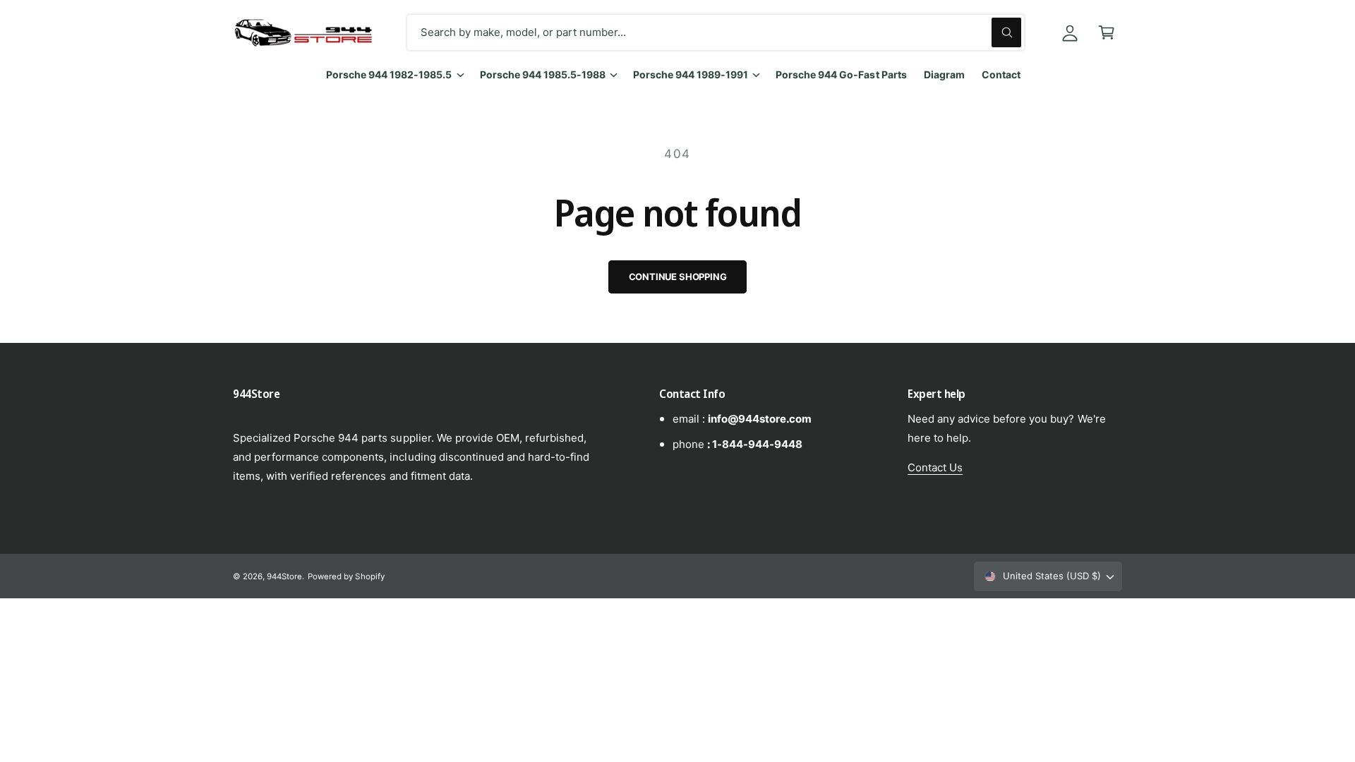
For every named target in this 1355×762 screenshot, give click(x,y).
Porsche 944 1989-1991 (690, 74)
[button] (1106, 32)
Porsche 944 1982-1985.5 (389, 74)
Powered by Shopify (346, 576)
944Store (284, 576)
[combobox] (715, 32)
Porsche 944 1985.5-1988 (543, 74)
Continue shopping (678, 276)
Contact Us (935, 467)
